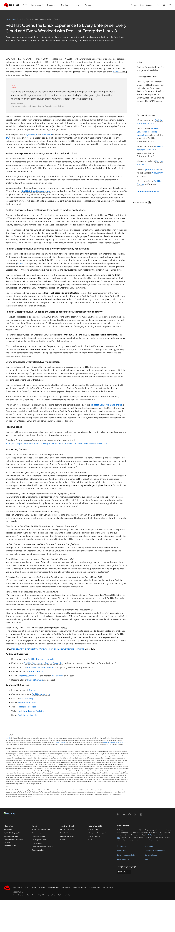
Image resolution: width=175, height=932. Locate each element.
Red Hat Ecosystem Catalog (42, 847)
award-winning (146, 840)
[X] (135, 815)
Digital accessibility (64, 895)
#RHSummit (57, 675)
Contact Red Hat (53, 887)
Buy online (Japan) (67, 836)
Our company (122, 846)
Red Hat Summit (36, 671)
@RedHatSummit (26, 675)
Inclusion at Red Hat (79, 887)
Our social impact (151, 855)
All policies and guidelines (46, 895)
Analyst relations (123, 859)
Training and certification (41, 829)
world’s (116, 71)
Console (134, 5)
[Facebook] (129, 815)
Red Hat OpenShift (11, 836)
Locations (41, 887)
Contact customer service (97, 833)
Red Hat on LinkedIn (27, 715)
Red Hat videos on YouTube (31, 710)
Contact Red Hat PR (146, 191)
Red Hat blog (26, 698)
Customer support (38, 836)
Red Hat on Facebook (26, 706)
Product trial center (67, 829)
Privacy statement (18, 895)
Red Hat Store (65, 833)
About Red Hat (17, 887)
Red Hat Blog (66, 887)
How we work (121, 850)
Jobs (146, 859)
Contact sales (93, 829)
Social (90, 840)
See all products (10, 846)
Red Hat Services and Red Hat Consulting (43, 663)
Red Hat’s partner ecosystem (41, 667)
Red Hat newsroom (41, 694)
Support (149, 5)
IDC (7, 137)
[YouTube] (123, 815)
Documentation (38, 850)
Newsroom (149, 846)
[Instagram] (141, 815)
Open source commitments (155, 850)
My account (36, 833)
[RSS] (149, 202)
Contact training (94, 836)
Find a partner (37, 843)
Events (33, 887)
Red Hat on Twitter (27, 702)
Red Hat (32, 690)
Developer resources (39, 840)
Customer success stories (126, 855)
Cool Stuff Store (94, 887)
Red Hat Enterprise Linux (13, 833)
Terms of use (31, 895)
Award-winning (60, 742)
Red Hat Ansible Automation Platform (14, 841)
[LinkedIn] (118, 815)
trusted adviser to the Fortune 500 (114, 742)
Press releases (11, 19)
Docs (141, 5)
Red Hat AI (8, 829)
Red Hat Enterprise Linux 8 (41, 659)
